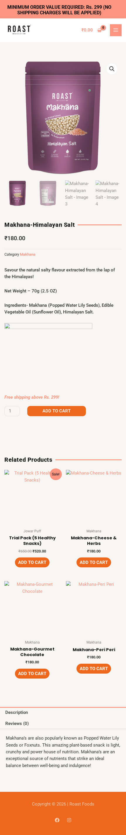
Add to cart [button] (32, 562)
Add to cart (56, 411)
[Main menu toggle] (116, 30)
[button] (112, 69)
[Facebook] (57, 820)
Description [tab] (16, 712)
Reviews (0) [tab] (17, 723)
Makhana (27, 254)
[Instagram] (69, 820)
